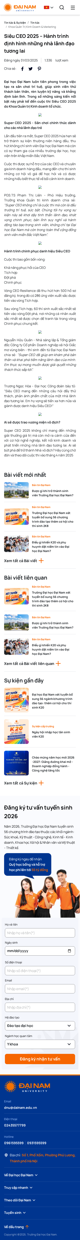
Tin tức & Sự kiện (15, 22)
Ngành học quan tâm (18, 1036)
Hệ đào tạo (12, 1017)
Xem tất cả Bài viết (20, 560)
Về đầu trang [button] (14, 1227)
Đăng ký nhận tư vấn (40, 1059)
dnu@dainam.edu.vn (20, 1107)
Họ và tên (11, 924)
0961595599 (14, 1143)
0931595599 (36, 1143)
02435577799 (15, 1125)
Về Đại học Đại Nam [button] (18, 1175)
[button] (50, 7)
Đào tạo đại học (20, 1025)
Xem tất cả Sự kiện (20, 783)
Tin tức (34, 22)
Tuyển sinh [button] (12, 1212)
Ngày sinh (11, 942)
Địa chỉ (9, 999)
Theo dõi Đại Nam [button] (17, 1200)
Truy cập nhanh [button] (16, 1187)
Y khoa (12, 1044)
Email (8, 980)
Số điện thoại (13, 962)
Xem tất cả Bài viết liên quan (29, 663)
